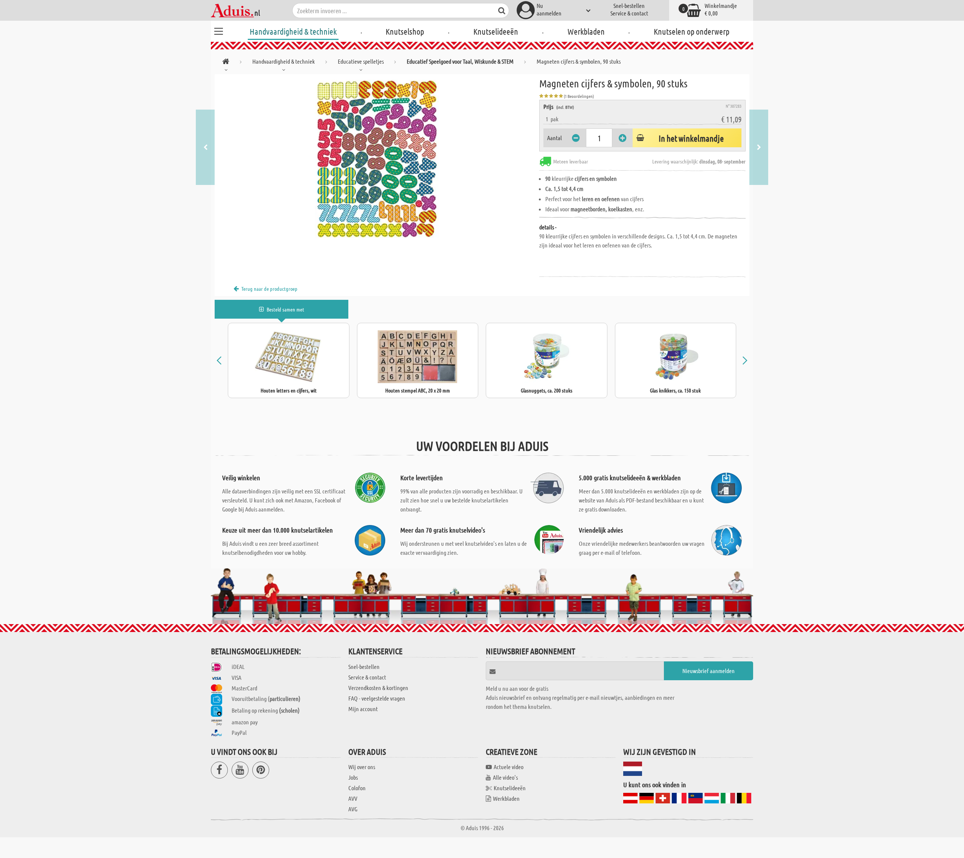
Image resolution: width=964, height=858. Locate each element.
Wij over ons (361, 766)
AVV (352, 798)
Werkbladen (586, 31)
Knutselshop (405, 31)
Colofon (357, 787)
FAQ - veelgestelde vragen (376, 698)
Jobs (353, 777)
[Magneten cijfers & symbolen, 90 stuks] (376, 159)
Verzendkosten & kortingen (378, 687)
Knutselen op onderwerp (691, 31)
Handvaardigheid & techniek (293, 31)
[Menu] (218, 30)
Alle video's (505, 777)
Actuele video (508, 766)
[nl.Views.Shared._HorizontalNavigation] (226, 62)
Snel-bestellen (629, 5)
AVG (352, 808)
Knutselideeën (495, 31)
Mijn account (363, 708)
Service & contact (629, 13)
